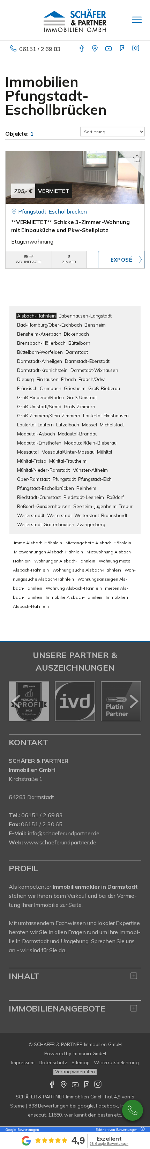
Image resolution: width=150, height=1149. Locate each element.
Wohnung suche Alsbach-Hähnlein (86, 570)
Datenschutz (53, 1062)
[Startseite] (75, 19)
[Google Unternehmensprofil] (95, 48)
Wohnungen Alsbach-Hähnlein (64, 561)
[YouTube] (109, 48)
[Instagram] (136, 48)
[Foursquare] (123, 48)
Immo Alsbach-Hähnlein (38, 542)
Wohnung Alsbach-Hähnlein (74, 588)
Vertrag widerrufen (75, 1071)
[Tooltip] (141, 1130)
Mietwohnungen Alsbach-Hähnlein (48, 551)
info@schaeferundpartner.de (63, 833)
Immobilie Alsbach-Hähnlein (74, 597)
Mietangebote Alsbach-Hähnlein (98, 542)
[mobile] (137, 19)
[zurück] (16, 701)
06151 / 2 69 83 (40, 48)
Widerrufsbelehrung (116, 1062)
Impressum (23, 1062)
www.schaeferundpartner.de (60, 842)
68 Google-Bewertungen (109, 1143)
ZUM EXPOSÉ (121, 259)
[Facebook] (82, 48)
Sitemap (81, 1062)
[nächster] (133, 701)
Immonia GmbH (89, 1053)
